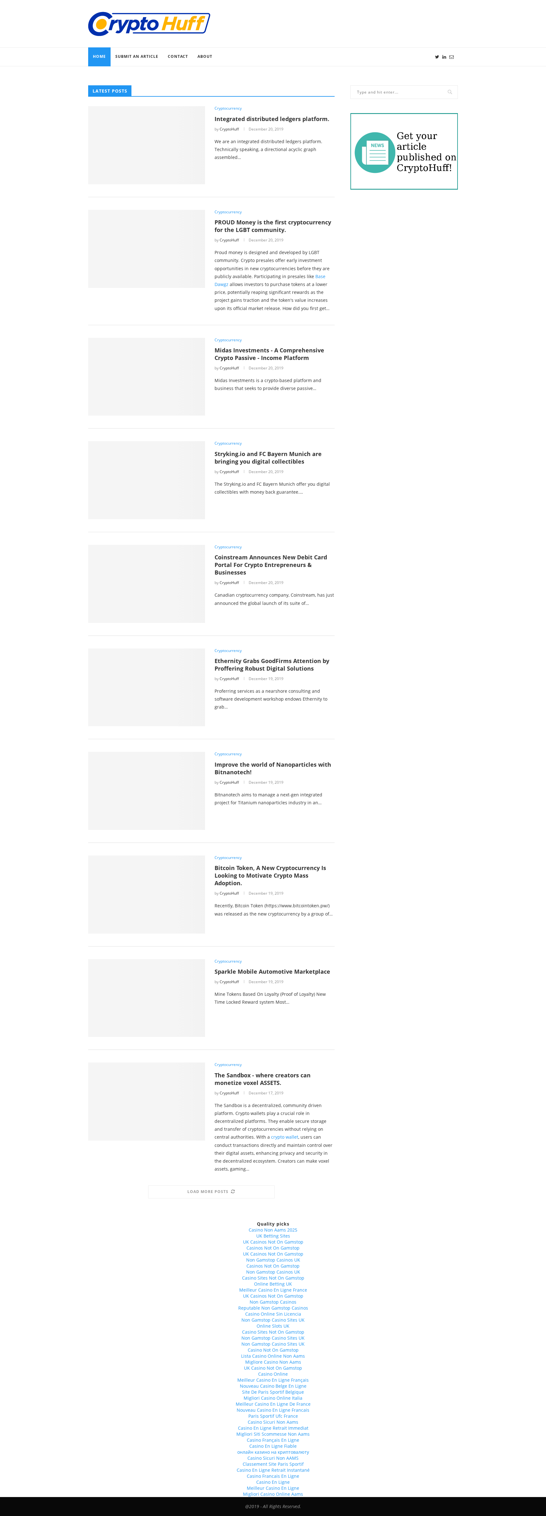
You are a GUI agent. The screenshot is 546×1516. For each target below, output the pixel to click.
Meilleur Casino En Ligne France (273, 1290)
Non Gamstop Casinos (273, 1302)
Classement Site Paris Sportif (273, 1464)
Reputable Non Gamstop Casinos (273, 1308)
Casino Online (273, 1374)
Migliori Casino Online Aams (273, 1494)
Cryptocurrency (228, 108)
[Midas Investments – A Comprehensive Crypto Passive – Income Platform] (146, 377)
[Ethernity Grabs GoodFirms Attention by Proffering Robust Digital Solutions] (146, 687)
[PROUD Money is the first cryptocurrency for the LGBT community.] (146, 249)
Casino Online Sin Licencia (273, 1314)
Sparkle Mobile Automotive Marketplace (272, 971)
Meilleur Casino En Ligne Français (273, 1380)
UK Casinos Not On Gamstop (273, 1242)
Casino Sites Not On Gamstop (273, 1278)
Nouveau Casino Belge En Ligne (273, 1386)
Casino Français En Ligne (273, 1440)
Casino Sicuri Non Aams (273, 1422)
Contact (178, 56)
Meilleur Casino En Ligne (273, 1488)
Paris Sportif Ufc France (273, 1416)
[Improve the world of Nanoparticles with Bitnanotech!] (146, 791)
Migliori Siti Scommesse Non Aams (273, 1434)
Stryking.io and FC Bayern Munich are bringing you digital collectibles (268, 457)
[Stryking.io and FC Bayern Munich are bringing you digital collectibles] (146, 480)
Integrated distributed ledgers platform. (272, 119)
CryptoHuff (229, 129)
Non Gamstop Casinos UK (273, 1260)
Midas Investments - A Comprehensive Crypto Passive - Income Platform (269, 354)
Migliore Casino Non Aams (273, 1362)
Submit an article (136, 56)
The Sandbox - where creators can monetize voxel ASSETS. (263, 1079)
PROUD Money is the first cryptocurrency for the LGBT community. (273, 226)
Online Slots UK (273, 1326)
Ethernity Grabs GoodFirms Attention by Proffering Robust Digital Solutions (272, 664)
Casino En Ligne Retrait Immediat (273, 1428)
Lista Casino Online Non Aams (273, 1356)
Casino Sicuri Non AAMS (273, 1458)
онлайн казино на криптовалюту (273, 1452)
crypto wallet (284, 1137)
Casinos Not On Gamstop (273, 1248)
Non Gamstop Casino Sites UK (273, 1320)
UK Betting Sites (273, 1236)
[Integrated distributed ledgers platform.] (146, 145)
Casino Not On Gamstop (273, 1350)
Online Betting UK (273, 1284)
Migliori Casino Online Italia (273, 1398)
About (204, 56)
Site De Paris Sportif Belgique (273, 1392)
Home (99, 56)
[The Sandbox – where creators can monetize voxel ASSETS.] (146, 1101)
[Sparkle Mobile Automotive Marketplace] (146, 998)
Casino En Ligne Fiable (273, 1446)
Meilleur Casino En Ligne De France (273, 1404)
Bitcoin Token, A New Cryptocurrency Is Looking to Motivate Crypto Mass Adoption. (270, 875)
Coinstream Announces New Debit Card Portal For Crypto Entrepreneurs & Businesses (271, 564)
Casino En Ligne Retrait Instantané (273, 1470)
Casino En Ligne (273, 1482)
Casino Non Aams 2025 (273, 1230)
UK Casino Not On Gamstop (273, 1368)
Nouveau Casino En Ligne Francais (273, 1410)
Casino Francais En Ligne (273, 1476)
